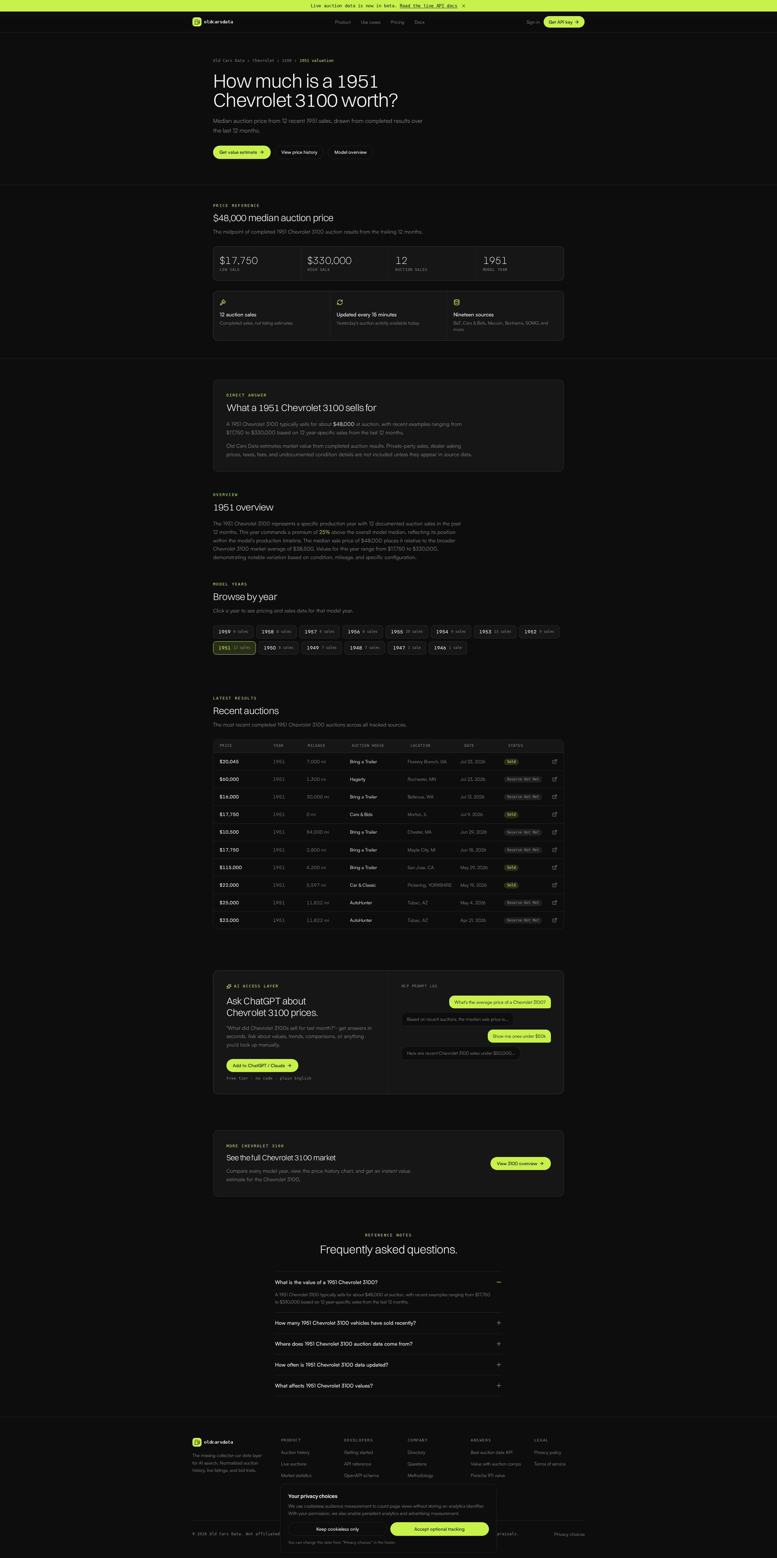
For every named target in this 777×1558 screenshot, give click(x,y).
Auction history (295, 1452)
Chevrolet (263, 60)
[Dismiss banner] (463, 5)
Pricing (397, 22)
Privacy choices (569, 1534)
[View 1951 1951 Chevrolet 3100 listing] (554, 761)
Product (343, 22)
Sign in (533, 22)
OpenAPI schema (361, 1475)
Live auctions (293, 1464)
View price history (299, 152)
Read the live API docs (428, 5)
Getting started (358, 1452)
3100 (287, 60)
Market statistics (296, 1475)
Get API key (560, 22)
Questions (417, 1464)
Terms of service (550, 1464)
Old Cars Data (229, 60)
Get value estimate (238, 152)
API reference (357, 1464)
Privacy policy (547, 1452)
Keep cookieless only (337, 1529)
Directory (416, 1452)
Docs (419, 22)
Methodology (420, 1475)
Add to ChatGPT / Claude (259, 1065)
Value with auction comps (496, 1464)
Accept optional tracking (439, 1529)
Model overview (350, 152)
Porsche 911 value (488, 1475)
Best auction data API (492, 1452)
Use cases (370, 22)
